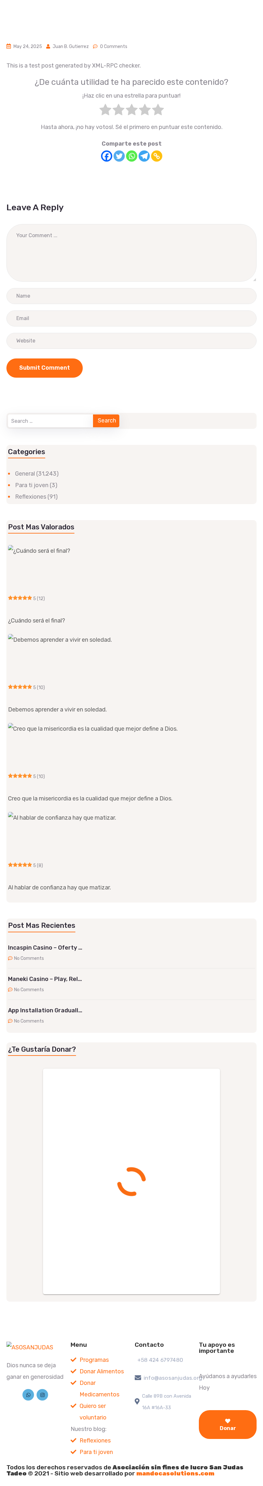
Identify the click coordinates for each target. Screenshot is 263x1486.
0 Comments (113, 46)
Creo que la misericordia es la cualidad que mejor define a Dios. (90, 798)
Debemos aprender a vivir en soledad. (57, 709)
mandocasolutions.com (175, 1473)
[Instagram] (42, 1395)
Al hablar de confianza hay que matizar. (59, 887)
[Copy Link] (156, 156)
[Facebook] (106, 156)
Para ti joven (31, 485)
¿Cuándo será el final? (36, 620)
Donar (228, 1428)
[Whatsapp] (131, 156)
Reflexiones (30, 496)
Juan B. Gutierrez (71, 46)
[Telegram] (144, 156)
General (25, 473)
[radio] (105, 111)
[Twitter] (119, 156)
